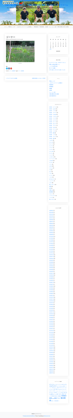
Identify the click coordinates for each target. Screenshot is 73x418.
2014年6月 (51, 286)
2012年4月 (51, 324)
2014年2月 (51, 293)
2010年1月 (51, 367)
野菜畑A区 (36, 26)
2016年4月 (51, 269)
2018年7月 (51, 229)
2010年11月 (51, 348)
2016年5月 (51, 267)
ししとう (51, 155)
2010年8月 (51, 354)
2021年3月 (51, 214)
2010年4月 (51, 361)
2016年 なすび (52, 108)
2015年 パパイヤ (52, 118)
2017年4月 (51, 247)
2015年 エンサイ (52, 120)
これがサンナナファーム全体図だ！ (25, 26)
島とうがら (54, 394)
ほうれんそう (51, 179)
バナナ (50, 173)
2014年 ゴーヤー (52, 136)
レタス (50, 182)
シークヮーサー (52, 195)
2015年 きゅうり (52, 123)
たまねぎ (51, 160)
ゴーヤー (51, 149)
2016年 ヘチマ (52, 110)
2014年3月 (51, 291)
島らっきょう (51, 184)
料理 (50, 186)
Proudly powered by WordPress (29, 415)
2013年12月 (51, 297)
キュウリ (51, 145)
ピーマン (51, 175)
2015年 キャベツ (52, 121)
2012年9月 (51, 315)
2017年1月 (51, 252)
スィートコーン (52, 158)
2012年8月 (51, 317)
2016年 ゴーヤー (52, 112)
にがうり (58, 386)
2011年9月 (51, 334)
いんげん (51, 140)
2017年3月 (51, 249)
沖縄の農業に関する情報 (63, 26)
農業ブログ (57, 398)
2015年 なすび (52, 127)
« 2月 (50, 49)
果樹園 (50, 88)
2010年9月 (51, 352)
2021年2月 (51, 216)
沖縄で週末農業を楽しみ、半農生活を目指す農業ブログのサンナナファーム (36, 5)
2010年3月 (51, 363)
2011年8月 (51, 336)
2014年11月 (51, 282)
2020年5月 (51, 225)
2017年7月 (51, 241)
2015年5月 (51, 280)
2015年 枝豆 (52, 132)
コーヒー (51, 147)
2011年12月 (51, 330)
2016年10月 (51, 258)
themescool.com (47, 415)
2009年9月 (51, 371)
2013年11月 (51, 299)
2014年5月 (51, 288)
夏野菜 (52, 394)
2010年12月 (51, 347)
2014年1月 (51, 295)
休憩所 (46, 26)
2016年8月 (51, 262)
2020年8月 (51, 219)
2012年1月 (51, 328)
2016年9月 (51, 260)
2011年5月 (51, 341)
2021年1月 (51, 217)
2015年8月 (51, 276)
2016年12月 (51, 254)
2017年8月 (51, 240)
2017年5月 (51, 245)
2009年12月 (51, 369)
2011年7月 (51, 337)
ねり (50, 171)
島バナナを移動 (52, 68)
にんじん (51, 167)
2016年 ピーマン (52, 107)
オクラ (53, 387)
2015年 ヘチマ (52, 131)
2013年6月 (51, 304)
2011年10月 (51, 332)
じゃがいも (51, 156)
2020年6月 (51, 223)
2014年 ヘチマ (52, 134)
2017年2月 (51, 251)
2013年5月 (51, 306)
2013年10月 (51, 300)
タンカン (51, 162)
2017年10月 (51, 236)
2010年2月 (51, 365)
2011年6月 (51, 339)
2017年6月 (51, 243)
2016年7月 (51, 264)
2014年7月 (51, 284)
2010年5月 (51, 359)
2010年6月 (51, 358)
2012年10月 (51, 313)
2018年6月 (51, 230)
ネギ (50, 169)
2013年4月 (51, 308)
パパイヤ (51, 197)
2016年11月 (51, 256)
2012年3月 (51, 326)
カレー (56, 387)
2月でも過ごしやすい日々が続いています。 (57, 69)
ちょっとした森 (52, 26)
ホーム (6, 26)
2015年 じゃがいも (53, 116)
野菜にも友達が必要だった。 (54, 64)
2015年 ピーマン (52, 129)
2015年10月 (51, 275)
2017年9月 (51, 238)
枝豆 (50, 188)
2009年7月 (51, 372)
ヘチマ (50, 177)
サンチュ (51, 153)
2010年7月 (51, 356)
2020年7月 (51, 221)
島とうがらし (51, 199)
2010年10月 (51, 350)
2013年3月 (51, 310)
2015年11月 (51, 273)
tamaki (22, 39)
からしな (51, 142)
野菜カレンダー (12, 26)
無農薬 (53, 398)
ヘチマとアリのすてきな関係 (11, 78)
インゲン (50, 387)
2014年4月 (51, 289)
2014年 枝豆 (52, 138)
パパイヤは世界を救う (53, 66)
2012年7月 (51, 319)
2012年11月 (51, 312)
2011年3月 (51, 345)
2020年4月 (51, 227)
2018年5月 (51, 232)
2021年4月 (51, 212)
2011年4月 (51, 343)
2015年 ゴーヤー (52, 125)
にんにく (51, 193)
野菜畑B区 (42, 26)
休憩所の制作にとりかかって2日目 (38, 78)
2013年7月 (51, 302)
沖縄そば (51, 190)
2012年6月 (51, 321)
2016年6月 (51, 265)
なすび (50, 166)
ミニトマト (51, 180)
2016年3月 (51, 271)
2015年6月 (51, 278)
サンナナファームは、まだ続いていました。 (57, 62)
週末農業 (51, 191)
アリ (66, 386)
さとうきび (51, 151)
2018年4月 (51, 234)
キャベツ (51, 143)
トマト (50, 164)
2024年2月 (51, 210)
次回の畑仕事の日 (52, 95)
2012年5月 (51, 323)
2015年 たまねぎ (52, 114)
